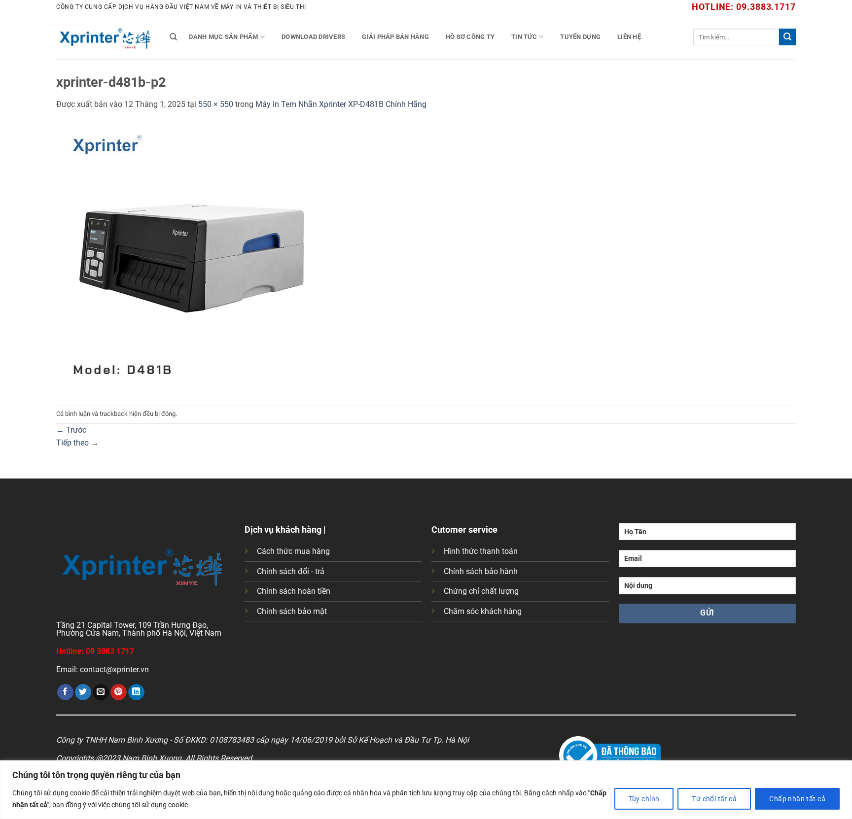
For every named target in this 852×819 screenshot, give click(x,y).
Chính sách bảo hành (481, 571)
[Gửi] (787, 37)
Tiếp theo (77, 442)
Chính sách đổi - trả (290, 571)
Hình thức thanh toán (481, 551)
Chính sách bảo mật (292, 611)
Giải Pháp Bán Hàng (395, 36)
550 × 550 (215, 104)
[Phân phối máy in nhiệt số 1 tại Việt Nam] (105, 37)
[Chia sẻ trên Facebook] (65, 692)
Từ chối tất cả (714, 799)
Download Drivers (313, 36)
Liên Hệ (629, 36)
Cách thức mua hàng (293, 551)
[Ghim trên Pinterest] (118, 692)
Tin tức (524, 36)
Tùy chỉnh (644, 799)
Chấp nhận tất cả (797, 799)
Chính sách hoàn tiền (293, 591)
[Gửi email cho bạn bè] (101, 692)
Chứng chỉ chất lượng (481, 591)
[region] (426, 789)
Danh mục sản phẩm (223, 36)
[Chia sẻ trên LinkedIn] (136, 692)
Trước (71, 430)
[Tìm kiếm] (173, 37)
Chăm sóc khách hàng (483, 611)
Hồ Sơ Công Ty (470, 36)
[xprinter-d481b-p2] (191, 257)
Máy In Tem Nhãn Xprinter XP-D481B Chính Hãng (340, 104)
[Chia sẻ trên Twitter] (83, 692)
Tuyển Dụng (580, 36)
